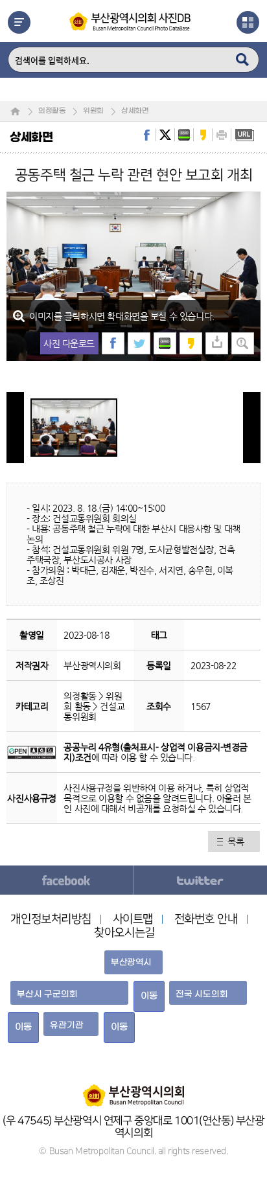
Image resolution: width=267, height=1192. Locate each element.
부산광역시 (131, 962)
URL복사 (244, 134)
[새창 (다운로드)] (216, 343)
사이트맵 (133, 919)
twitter (165, 134)
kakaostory (203, 134)
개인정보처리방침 (50, 919)
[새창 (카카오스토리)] (191, 343)
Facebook (67, 880)
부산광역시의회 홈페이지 (133, 1089)
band (184, 134)
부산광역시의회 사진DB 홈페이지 (130, 21)
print (221, 134)
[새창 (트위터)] (139, 343)
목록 (235, 841)
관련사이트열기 (248, 22)
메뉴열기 (19, 22)
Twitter (200, 880)
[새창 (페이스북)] (113, 343)
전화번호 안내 (206, 919)
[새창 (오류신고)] (242, 343)
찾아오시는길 (124, 932)
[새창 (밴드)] (165, 343)
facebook (146, 134)
